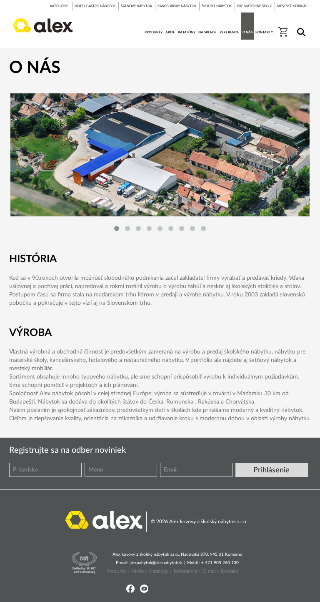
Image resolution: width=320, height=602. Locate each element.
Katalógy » (160, 571)
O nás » (210, 571)
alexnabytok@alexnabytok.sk (156, 563)
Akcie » (139, 571)
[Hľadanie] (300, 27)
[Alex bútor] (103, 519)
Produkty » (118, 571)
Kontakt (229, 571)
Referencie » (187, 571)
